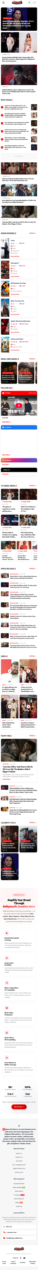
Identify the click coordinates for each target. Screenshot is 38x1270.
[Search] (29, 2)
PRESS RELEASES (19, 1198)
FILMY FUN (19, 1206)
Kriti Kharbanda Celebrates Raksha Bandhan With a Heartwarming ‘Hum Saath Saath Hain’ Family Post (15, 115)
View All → (33, 233)
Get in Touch (18, 1107)
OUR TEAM (19, 1161)
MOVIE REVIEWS (17, 1187)
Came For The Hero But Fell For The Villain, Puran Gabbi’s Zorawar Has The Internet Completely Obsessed (16, 107)
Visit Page (5, 455)
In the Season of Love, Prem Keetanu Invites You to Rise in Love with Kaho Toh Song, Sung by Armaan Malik (17, 131)
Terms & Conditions (13, 1262)
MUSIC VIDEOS (19, 1191)
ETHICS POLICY (19, 1172)
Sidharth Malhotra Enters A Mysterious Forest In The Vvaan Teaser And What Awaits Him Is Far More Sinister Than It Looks (19, 91)
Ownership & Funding (32, 1262)
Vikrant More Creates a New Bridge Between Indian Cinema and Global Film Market (16, 139)
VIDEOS (17, 1202)
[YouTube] (24, 1258)
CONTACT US (19, 1157)
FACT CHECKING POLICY (19, 1165)
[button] (3, 2)
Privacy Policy (4, 1262)
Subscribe (5, 422)
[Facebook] (20, 1258)
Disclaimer (23, 1262)
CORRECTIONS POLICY (19, 1168)
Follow (5, 464)
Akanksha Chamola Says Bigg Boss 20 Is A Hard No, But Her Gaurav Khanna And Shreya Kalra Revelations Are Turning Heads (18, 24)
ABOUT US (19, 1153)
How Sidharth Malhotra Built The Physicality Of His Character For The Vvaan (15, 147)
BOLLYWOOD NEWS (19, 1183)
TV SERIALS (17, 1195)
